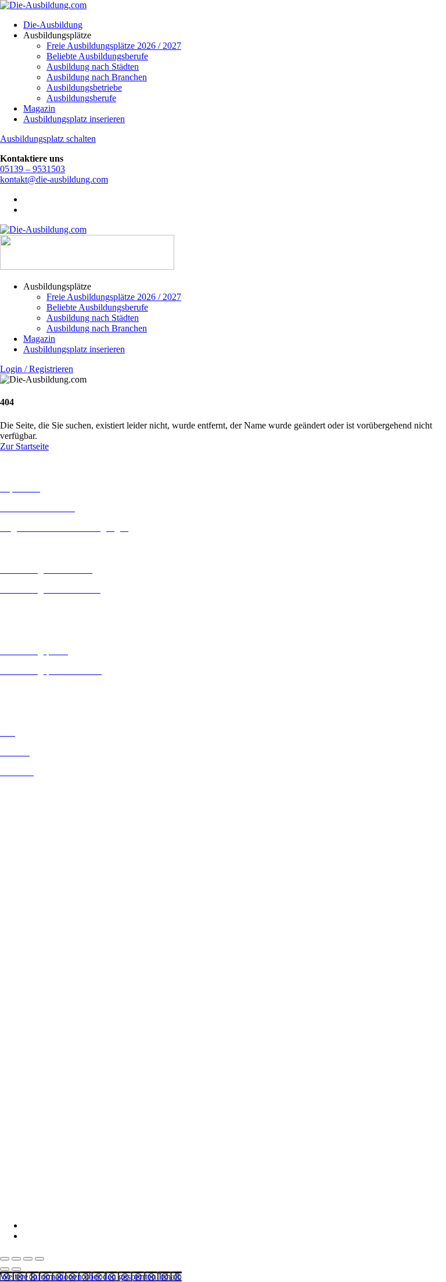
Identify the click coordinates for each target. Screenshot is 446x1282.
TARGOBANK (30, 1186)
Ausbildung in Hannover (45, 875)
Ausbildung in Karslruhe (45, 895)
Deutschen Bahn (30, 1030)
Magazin (39, 108)
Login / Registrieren (36, 369)
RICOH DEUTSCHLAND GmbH (65, 1154)
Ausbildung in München (44, 958)
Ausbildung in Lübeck (41, 926)
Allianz (13, 999)
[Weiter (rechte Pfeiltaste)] (16, 1269)
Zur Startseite (24, 446)
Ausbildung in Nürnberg (45, 968)
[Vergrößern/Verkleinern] (4, 1258)
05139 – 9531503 (32, 169)
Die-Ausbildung (52, 25)
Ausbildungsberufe (81, 98)
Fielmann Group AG (38, 1102)
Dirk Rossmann (28, 1061)
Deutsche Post (26, 1040)
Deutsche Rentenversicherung (55, 1072)
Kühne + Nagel (28, 1123)
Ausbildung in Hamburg (44, 865)
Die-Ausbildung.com (68, 1205)
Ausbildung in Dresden (42, 823)
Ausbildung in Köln (36, 905)
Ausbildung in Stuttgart (42, 979)
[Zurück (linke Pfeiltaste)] (4, 1269)
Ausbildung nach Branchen (96, 77)
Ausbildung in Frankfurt (44, 854)
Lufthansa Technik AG (42, 1133)
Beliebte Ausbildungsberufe (97, 56)
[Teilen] (28, 1258)
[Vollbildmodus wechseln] (16, 1258)
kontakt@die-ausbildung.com (54, 179)
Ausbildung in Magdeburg (48, 937)
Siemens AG (23, 1165)
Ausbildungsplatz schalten (48, 139)
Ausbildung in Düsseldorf (47, 833)
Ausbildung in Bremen (42, 802)
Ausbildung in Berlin (38, 792)
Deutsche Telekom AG (42, 1051)
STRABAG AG (30, 1175)
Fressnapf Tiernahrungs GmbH (57, 1112)
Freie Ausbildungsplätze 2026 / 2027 (113, 46)
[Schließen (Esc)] (39, 1258)
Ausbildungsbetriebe (84, 87)
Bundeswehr (23, 1019)
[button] (91, 1276)
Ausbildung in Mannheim (47, 947)
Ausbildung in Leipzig (41, 916)
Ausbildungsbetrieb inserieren (54, 690)
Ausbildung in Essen (38, 844)
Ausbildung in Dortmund (46, 812)
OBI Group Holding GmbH (51, 1144)
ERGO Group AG (34, 1082)
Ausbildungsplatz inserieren (74, 119)
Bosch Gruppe (26, 1009)
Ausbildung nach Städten (92, 67)
